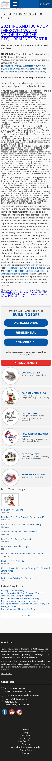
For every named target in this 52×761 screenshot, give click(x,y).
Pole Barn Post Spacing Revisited (16, 539)
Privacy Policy (26, 750)
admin (21, 296)
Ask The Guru (29, 413)
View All (26, 615)
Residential (26, 332)
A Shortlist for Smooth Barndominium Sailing (21, 524)
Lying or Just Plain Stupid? (12, 561)
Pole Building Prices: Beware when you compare (23, 553)
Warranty (26, 744)
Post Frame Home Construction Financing (20, 598)
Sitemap (25, 753)
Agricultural (26, 322)
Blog (26, 732)
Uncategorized (30, 290)
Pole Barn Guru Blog (34, 393)
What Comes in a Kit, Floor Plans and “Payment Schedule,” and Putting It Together (22, 594)
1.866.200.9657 (26, 363)
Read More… (6, 673)
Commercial (26, 342)
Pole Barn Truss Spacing (12, 509)
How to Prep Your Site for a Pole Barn (18, 609)
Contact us (26, 729)
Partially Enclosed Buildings (13, 590)
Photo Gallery (30, 454)
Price (32, 372)
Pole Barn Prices (25, 741)
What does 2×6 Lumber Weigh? (15, 546)
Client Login (25, 738)
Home (4, 8)
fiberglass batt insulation (12, 292)
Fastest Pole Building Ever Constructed (18, 578)
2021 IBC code (13, 294)
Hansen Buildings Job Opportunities (25, 747)
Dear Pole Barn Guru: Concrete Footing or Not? (22, 517)
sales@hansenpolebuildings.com (25, 695)
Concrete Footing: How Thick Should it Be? (20, 531)
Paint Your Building (33, 474)
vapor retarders (31, 292)
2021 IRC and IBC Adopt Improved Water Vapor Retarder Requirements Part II (25, 32)
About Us (25, 735)
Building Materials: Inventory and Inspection (20, 601)
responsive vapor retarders (33, 294)
